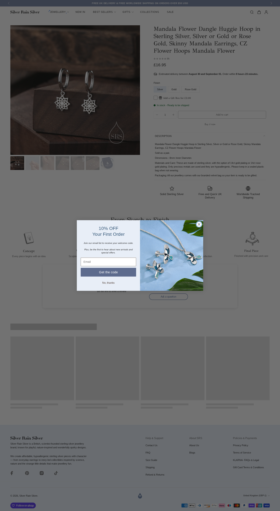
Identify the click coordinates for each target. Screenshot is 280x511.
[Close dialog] (199, 224)
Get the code (108, 272)
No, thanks (108, 282)
